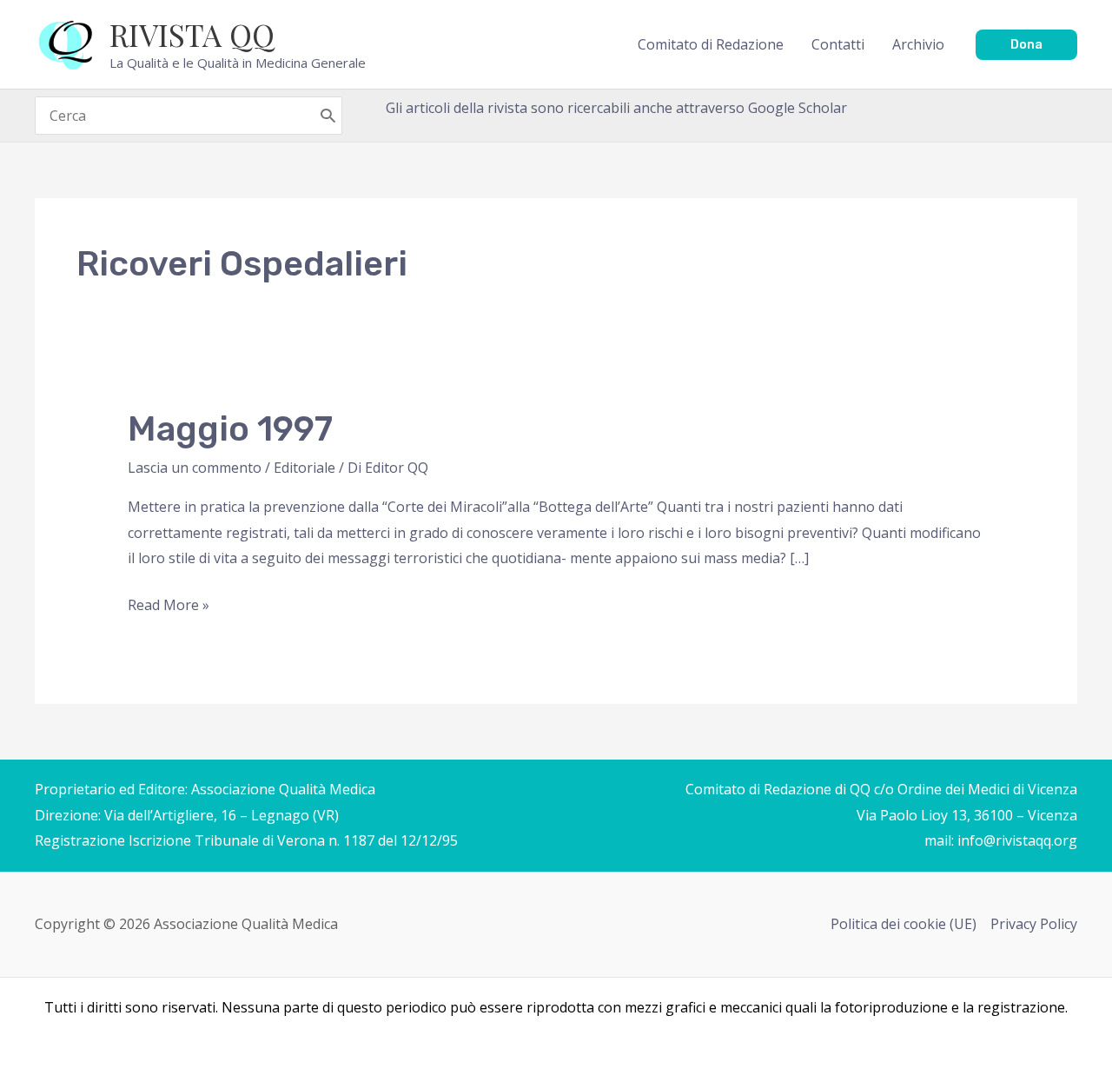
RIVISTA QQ (192, 34)
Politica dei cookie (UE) (903, 923)
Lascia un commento (194, 467)
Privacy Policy (1033, 923)
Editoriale (304, 467)
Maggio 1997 (230, 428)
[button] (1026, 45)
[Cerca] (327, 115)
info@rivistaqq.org (1017, 840)
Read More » (168, 606)
